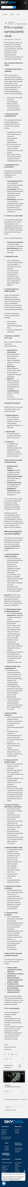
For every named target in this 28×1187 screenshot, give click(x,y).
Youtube (7, 1148)
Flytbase (17, 1169)
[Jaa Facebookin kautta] (5, 1054)
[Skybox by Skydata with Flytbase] (14, 1076)
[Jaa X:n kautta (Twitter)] (8, 1054)
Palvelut (17, 1132)
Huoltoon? (17, 1151)
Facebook (6, 1149)
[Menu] (25, 3)
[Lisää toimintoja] (23, 23)
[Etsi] (14, 7)
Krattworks (17, 1166)
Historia (17, 1131)
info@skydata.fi (7, 1138)
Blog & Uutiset (18, 1149)
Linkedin (7, 1146)
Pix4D (16, 1167)
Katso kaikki (19, 1066)
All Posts (5, 14)
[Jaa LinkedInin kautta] (12, 1054)
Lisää (18, 14)
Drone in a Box (7, 1049)
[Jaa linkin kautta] (16, 1054)
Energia (12, 14)
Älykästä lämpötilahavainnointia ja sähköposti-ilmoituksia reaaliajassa (12, 1086)
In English (17, 1129)
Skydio (16, 1164)
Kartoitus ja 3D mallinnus (10, 1047)
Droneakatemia (18, 1148)
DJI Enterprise (18, 1162)
